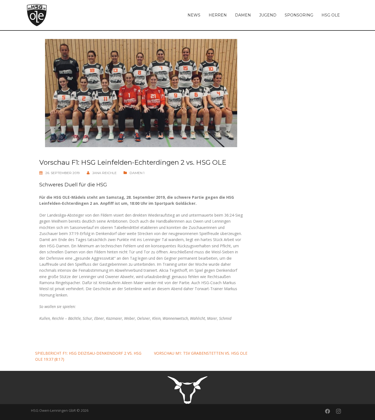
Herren (218, 15)
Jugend (267, 15)
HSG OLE (330, 15)
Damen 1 (137, 173)
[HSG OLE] (37, 14)
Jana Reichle (104, 173)
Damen (243, 15)
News (194, 15)
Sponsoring (299, 15)
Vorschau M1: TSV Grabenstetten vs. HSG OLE (200, 353)
